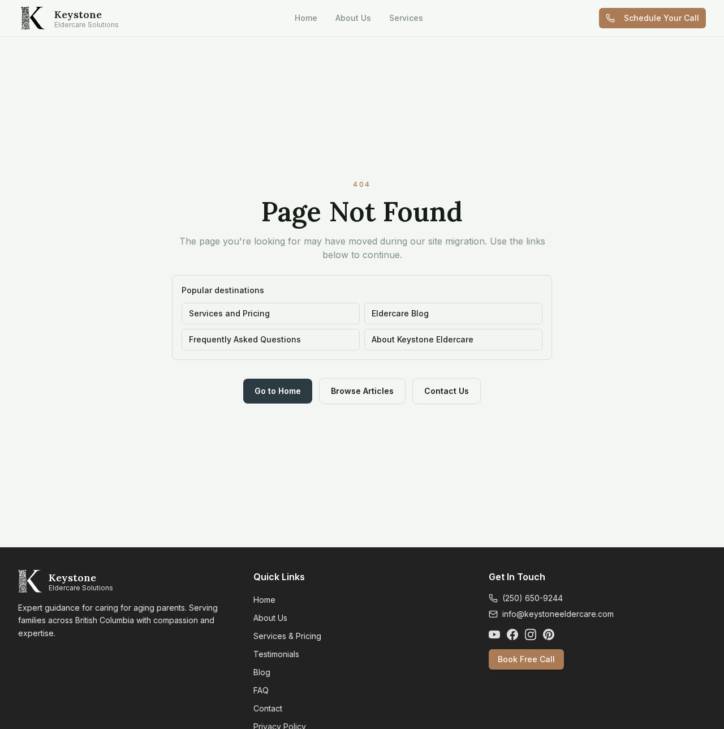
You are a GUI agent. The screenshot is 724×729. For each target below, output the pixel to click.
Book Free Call (526, 659)
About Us (353, 18)
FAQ (261, 690)
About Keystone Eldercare (422, 339)
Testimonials (276, 654)
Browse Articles (362, 391)
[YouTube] (494, 634)
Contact (267, 708)
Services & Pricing (287, 636)
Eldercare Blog (400, 313)
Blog (261, 672)
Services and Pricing (229, 313)
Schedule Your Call (661, 18)
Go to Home (278, 391)
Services (406, 18)
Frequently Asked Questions (245, 339)
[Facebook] (512, 634)
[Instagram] (530, 634)
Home (306, 18)
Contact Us (446, 391)
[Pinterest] (548, 634)
